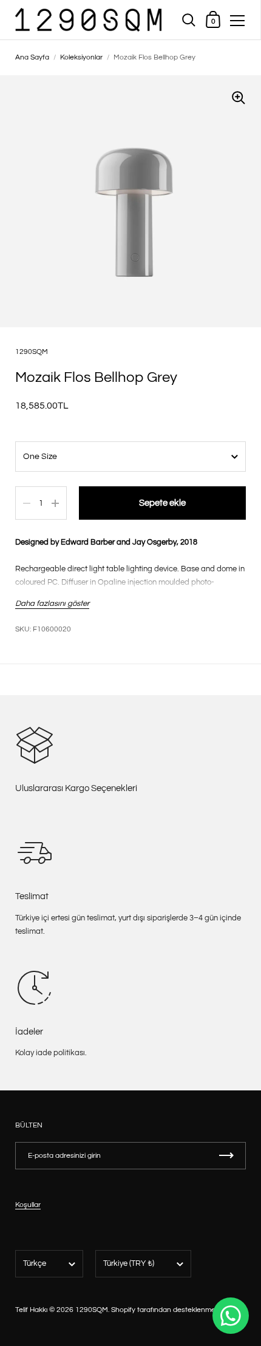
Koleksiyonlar (81, 57)
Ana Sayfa (32, 57)
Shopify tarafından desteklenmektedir (172, 1310)
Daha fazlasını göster (52, 603)
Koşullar (28, 1205)
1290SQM (31, 352)
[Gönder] (226, 1155)
